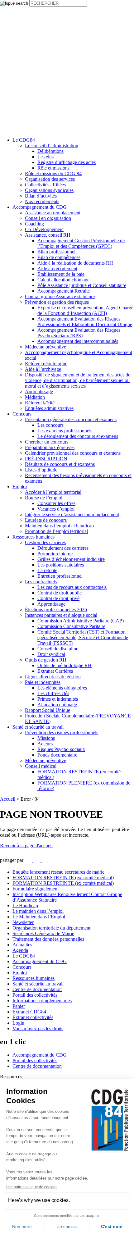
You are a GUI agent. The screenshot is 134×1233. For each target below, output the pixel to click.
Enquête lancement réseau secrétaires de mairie (58, 872)
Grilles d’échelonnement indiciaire (71, 559)
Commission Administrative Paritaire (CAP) (80, 620)
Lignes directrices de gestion (53, 676)
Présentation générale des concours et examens (71, 419)
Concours (21, 413)
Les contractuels (41, 581)
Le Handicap (25, 905)
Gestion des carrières (45, 542)
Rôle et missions (53, 168)
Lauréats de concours (46, 520)
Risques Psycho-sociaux (61, 749)
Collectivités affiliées (45, 184)
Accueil (7, 799)
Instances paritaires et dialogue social (61, 615)
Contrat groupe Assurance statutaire (60, 296)
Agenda (20, 950)
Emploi (19, 486)
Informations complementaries (42, 1000)
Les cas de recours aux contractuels (72, 587)
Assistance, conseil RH (47, 235)
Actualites (22, 944)
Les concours (50, 425)
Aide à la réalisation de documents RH (75, 263)
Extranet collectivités (32, 1017)
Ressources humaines (33, 536)
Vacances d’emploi (55, 509)
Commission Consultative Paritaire (71, 626)
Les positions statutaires (60, 564)
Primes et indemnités (57, 699)
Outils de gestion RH (45, 659)
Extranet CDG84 (29, 1011)
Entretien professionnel (60, 576)
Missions (46, 738)
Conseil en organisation (48, 218)
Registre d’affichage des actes (66, 162)
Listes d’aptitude (41, 469)
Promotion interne (55, 553)
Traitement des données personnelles (48, 939)
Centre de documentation (37, 989)
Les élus (45, 156)
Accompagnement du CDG (39, 207)
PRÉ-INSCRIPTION (46, 458)
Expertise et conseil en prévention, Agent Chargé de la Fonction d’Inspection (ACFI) (85, 310)
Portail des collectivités (34, 995)
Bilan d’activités (41, 195)
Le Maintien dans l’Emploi (38, 916)
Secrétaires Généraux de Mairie (43, 933)
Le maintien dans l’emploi (38, 911)
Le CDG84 (23, 140)
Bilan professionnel (56, 251)
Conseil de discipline (57, 648)
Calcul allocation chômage (63, 279)
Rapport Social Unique (47, 710)
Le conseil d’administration (51, 145)
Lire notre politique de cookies (31, 1187)
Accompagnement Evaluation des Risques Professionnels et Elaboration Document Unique (84, 321)
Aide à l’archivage (43, 369)
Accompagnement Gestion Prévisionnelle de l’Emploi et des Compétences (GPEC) (81, 243)
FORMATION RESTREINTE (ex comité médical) (63, 877)
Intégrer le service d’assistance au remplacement (72, 514)
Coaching (34, 223)
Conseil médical (40, 766)
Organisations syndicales (49, 190)
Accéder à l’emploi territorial (53, 492)
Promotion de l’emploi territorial (56, 531)
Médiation (35, 397)
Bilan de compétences (58, 257)
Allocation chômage (57, 704)
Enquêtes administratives (49, 408)
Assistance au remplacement (52, 212)
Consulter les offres (56, 503)
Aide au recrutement (57, 268)
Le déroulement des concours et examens (77, 436)
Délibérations (50, 151)
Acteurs (45, 743)
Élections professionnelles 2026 (56, 609)
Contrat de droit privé (58, 598)
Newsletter (23, 922)
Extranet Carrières (55, 671)
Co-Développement (44, 229)
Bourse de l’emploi (43, 497)
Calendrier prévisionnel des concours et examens (73, 453)
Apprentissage (39, 391)
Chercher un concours (46, 441)
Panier (18, 1006)
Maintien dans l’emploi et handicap (59, 525)
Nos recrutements (42, 201)
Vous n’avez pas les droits (37, 1028)
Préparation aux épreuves (49, 447)
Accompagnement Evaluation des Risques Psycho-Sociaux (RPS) (78, 332)
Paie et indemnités (42, 682)
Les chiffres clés (53, 693)
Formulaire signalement (35, 888)
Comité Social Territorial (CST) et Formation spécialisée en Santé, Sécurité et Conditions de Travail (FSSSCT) (82, 637)
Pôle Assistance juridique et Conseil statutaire (81, 285)
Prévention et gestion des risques (57, 302)
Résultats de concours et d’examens (60, 464)
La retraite (47, 570)
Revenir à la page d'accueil (26, 845)
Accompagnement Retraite (63, 290)
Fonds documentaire (57, 755)
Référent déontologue (46, 363)
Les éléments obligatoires (62, 687)
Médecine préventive (45, 346)
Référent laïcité (40, 402)
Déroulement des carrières (63, 548)
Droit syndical (51, 654)
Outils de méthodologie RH (64, 665)
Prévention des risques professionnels (61, 732)
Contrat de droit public (59, 592)
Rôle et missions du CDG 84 (53, 173)
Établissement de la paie (60, 274)
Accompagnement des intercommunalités (77, 341)
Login (18, 1023)
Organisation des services (50, 179)
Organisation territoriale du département (51, 927)
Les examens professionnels (64, 430)
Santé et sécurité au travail (38, 727)
